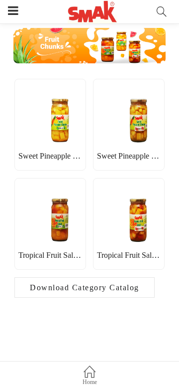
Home (90, 382)
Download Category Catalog (84, 287)
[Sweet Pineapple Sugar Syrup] (128, 95)
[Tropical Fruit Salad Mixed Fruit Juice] (50, 194)
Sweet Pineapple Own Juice (62, 156)
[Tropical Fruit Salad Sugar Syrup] (128, 194)
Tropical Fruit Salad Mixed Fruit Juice (78, 255)
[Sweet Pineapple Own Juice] (50, 95)
